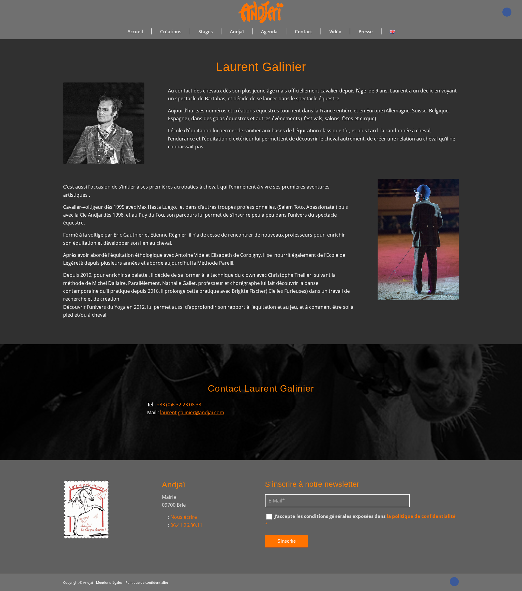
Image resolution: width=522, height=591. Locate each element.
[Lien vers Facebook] (506, 12)
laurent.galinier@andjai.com (192, 412)
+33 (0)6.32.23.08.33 (179, 404)
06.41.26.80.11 (186, 525)
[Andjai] (261, 12)
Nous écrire (183, 517)
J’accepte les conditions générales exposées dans (360, 520)
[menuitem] (135, 31)
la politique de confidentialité (421, 516)
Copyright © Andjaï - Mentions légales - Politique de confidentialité (115, 582)
